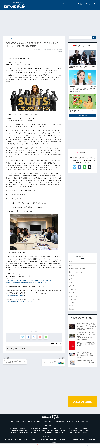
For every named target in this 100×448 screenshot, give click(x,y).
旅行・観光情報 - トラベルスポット (78, 430)
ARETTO (73, 299)
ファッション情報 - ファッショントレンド (79, 428)
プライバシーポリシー (36, 421)
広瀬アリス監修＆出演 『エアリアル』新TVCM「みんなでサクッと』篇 (82, 110)
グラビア (71, 282)
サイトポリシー (49, 421)
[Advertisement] (50, 22)
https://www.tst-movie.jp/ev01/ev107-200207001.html (20, 301)
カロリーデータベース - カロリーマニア (16, 439)
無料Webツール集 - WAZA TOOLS (60, 439)
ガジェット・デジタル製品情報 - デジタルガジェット (49, 432)
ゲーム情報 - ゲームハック (57, 428)
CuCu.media (74, 302)
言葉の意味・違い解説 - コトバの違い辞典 (84, 439)
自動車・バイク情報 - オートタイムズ (22, 432)
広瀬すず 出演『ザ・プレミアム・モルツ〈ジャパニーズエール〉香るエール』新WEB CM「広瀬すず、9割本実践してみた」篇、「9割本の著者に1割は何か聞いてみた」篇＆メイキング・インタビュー (82, 89)
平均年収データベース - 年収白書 (39, 439)
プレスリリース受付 (91, 4)
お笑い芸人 (72, 275)
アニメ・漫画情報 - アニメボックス (38, 428)
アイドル (71, 279)
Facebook (79, 169)
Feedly (84, 169)
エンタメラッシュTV (82, 115)
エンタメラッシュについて (68, 4)
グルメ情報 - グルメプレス (18, 428)
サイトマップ (85, 421)
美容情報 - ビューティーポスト (21, 430)
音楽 (70, 262)
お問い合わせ (80, 4)
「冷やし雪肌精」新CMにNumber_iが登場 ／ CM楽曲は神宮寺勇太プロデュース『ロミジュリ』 (82, 67)
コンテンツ (72, 289)
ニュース (71, 293)
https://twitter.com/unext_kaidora (15, 295)
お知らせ (71, 309)
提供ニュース (73, 296)
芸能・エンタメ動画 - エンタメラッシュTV (77, 432)
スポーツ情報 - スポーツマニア (41, 430)
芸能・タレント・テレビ (76, 272)
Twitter (74, 169)
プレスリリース (73, 286)
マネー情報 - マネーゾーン (59, 430)
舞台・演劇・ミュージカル (77, 268)
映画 (61, 343)
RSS (89, 169)
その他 (71, 305)
